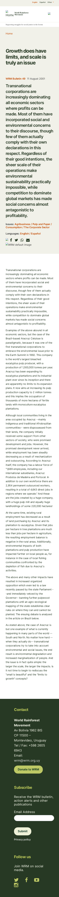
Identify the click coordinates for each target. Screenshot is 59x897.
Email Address (24, 812)
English (34, 2)
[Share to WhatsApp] (22, 240)
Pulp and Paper (41, 224)
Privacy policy (22, 839)
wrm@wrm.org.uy (27, 760)
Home (9, 33)
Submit (23, 831)
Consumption (14, 227)
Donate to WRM (28, 769)
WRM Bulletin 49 (15, 78)
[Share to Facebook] (11, 240)
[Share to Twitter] (16, 240)
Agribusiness (22, 224)
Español (42, 2)
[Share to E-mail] (28, 240)
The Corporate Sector (36, 227)
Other (50, 2)
